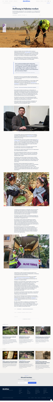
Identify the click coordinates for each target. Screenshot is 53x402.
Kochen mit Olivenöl (37, 392)
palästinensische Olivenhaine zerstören (23, 277)
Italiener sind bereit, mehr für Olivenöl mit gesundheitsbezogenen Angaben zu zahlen (10, 362)
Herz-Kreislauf (20, 392)
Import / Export (28, 392)
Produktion (14, 6)
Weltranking (44, 391)
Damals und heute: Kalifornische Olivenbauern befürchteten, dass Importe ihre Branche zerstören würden (43, 362)
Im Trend (30, 312)
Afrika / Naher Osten (22, 360)
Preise (28, 390)
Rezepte (36, 393)
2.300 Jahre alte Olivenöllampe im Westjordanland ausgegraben (27, 87)
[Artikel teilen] (39, 15)
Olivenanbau (19, 312)
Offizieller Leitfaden (45, 392)
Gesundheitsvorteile (37, 391)
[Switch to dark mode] (50, 1)
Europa (4, 360)
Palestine (27, 312)
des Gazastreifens (30, 135)
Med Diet (20, 391)
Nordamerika (37, 360)
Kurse (44, 393)
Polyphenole (20, 390)
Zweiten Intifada (27, 52)
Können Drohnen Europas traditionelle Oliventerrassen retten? (9, 337)
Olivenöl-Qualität (37, 390)
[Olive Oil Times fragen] (51, 400)
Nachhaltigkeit (28, 393)
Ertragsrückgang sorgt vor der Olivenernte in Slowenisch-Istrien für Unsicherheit (43, 337)
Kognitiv (20, 393)
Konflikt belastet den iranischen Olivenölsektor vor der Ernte (24, 337)
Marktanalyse (44, 390)
